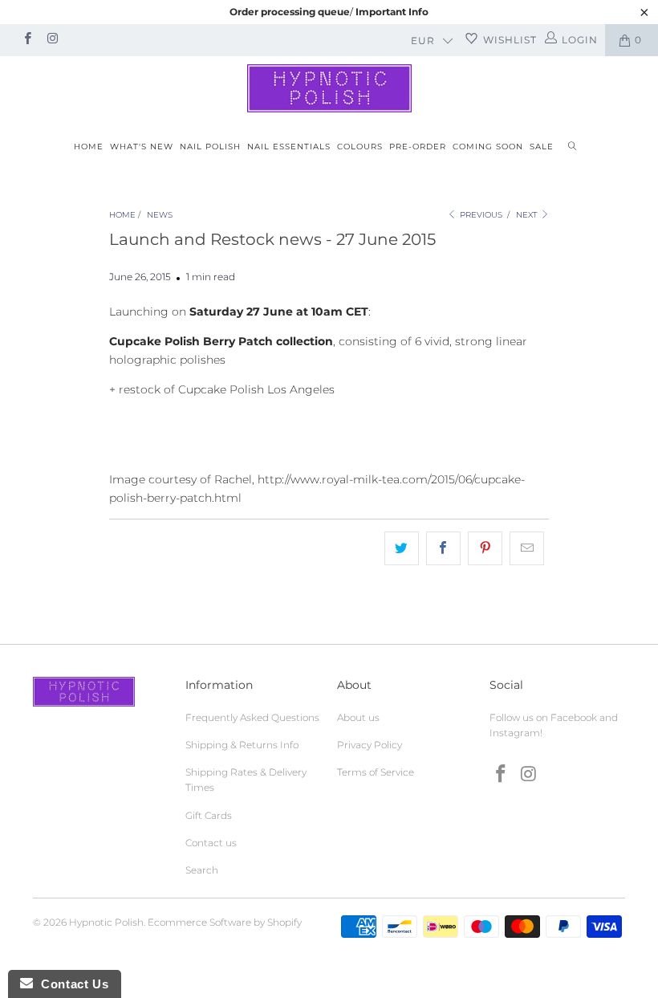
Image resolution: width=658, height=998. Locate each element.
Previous (479, 215)
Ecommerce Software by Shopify (225, 922)
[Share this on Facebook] (443, 548)
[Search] (572, 147)
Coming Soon (488, 146)
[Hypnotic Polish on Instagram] (52, 40)
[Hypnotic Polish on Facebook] (27, 40)
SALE (542, 146)
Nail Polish (210, 146)
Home (89, 146)
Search (201, 870)
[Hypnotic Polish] (329, 88)
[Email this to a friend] (527, 548)
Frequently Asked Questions (252, 717)
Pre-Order (417, 146)
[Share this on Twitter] (401, 548)
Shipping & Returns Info (242, 745)
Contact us (211, 843)
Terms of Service (375, 772)
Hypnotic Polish (106, 922)
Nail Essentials (289, 146)
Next (528, 215)
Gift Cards (208, 815)
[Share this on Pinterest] (485, 548)
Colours (360, 146)
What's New (141, 146)
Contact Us (70, 984)
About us (358, 717)
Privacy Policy (369, 745)
